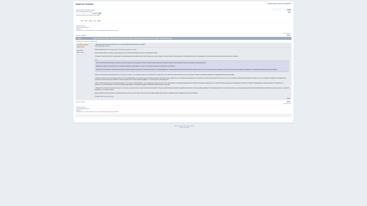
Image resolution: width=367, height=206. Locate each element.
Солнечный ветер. (109, 96)
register (93, 9)
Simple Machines (190, 125)
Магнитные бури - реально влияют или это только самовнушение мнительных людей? (120, 44)
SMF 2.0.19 (177, 125)
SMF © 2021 (183, 125)
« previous (285, 33)
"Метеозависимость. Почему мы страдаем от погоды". (122, 49)
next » (289, 33)
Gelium (85, 44)
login (89, 9)
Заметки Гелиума (84, 4)
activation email (88, 11)
